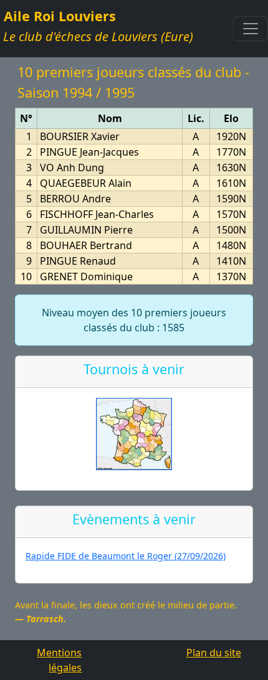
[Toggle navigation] (250, 28)
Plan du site (213, 652)
